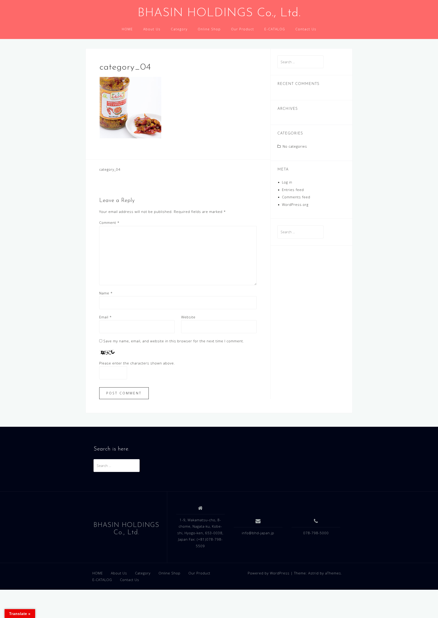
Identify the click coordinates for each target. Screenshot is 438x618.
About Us (152, 29)
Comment (109, 222)
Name (106, 293)
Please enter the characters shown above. (137, 363)
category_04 (109, 169)
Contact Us (305, 29)
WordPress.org (295, 204)
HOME (127, 29)
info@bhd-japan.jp (258, 533)
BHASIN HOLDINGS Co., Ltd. (219, 13)
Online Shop (209, 29)
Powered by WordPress (268, 573)
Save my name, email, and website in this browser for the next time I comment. (173, 341)
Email (105, 317)
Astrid (313, 573)
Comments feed (296, 197)
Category (179, 29)
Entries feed (293, 189)
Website (188, 317)
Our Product (242, 29)
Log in (287, 182)
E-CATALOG (274, 29)
